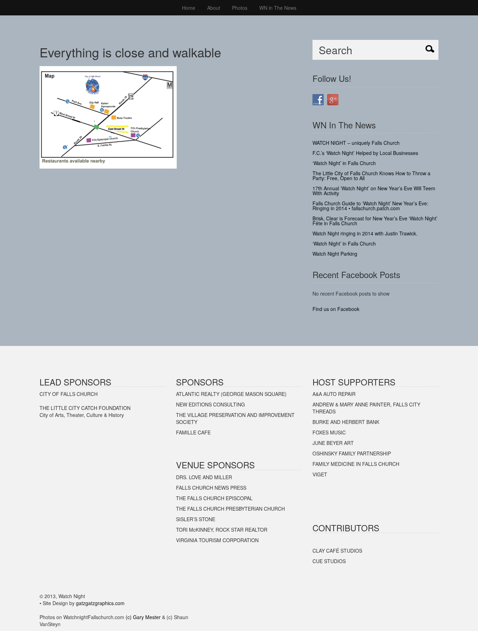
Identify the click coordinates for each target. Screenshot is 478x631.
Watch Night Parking (334, 253)
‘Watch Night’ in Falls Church (344, 162)
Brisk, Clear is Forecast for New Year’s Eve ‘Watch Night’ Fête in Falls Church (374, 221)
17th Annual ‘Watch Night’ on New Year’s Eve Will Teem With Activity (373, 191)
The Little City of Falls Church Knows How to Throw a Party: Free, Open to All (371, 176)
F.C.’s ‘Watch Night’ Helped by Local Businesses (365, 152)
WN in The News (277, 7)
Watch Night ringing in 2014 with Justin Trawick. (364, 233)
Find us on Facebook (335, 308)
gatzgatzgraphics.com (100, 603)
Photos (239, 7)
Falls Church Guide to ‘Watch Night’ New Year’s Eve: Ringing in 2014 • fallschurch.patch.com (370, 206)
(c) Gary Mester (143, 617)
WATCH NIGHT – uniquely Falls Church (356, 142)
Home (188, 7)
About (213, 7)
